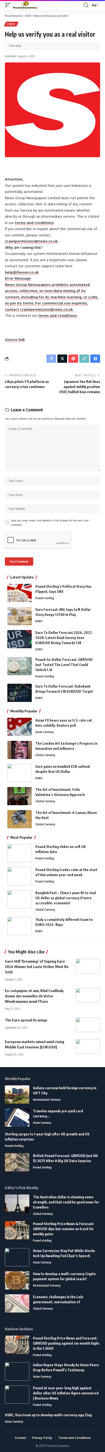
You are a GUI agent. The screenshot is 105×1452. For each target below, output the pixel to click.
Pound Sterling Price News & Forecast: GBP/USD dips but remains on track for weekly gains (63, 1229)
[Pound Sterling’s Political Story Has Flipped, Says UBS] (19, 593)
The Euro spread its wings (26, 1020)
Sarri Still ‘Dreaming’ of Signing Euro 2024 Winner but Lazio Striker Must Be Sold (37, 966)
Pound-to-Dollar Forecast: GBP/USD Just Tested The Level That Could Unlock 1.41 (64, 664)
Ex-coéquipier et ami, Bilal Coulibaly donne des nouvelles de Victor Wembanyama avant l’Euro (34, 995)
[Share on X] (62, 358)
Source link (15, 339)
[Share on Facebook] (51, 358)
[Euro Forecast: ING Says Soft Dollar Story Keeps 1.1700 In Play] (19, 616)
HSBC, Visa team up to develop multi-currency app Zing (48, 1415)
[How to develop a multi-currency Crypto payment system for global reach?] (17, 1280)
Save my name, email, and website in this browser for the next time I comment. (50, 522)
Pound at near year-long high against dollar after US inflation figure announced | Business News (66, 1393)
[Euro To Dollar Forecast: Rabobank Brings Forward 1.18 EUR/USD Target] (19, 693)
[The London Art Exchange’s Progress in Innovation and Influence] (19, 750)
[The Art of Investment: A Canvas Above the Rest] (19, 819)
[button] (9, 5)
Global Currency (45, 755)
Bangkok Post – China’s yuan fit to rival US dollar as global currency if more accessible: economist (65, 898)
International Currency (47, 1099)
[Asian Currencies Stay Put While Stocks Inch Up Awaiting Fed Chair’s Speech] (17, 1257)
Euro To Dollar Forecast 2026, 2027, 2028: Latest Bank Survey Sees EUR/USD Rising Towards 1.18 (64, 638)
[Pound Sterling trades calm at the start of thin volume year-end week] (19, 876)
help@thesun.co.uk (22, 272)
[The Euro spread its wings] (88, 1025)
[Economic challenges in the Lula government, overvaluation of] (17, 1303)
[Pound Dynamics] (25, 5)
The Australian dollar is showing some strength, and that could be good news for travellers (66, 1202)
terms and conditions (34, 222)
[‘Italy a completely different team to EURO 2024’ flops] (19, 926)
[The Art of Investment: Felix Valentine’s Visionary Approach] (19, 796)
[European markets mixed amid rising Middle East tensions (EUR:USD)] (88, 1046)
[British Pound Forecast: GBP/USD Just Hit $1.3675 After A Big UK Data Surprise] (17, 1162)
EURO (11, 24)
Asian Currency (44, 732)
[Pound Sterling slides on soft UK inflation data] (19, 853)
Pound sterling (44, 598)
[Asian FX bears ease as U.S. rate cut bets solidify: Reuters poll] (19, 727)
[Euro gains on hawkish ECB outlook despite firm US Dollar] (19, 773)
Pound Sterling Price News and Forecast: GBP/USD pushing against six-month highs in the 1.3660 (66, 1343)
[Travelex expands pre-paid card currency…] (17, 1117)
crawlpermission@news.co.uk (31, 241)
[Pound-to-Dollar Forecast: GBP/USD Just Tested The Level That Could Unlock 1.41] (19, 666)
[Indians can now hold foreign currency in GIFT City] (17, 1094)
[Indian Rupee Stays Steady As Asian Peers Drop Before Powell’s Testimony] (17, 1371)
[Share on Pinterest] (73, 358)
